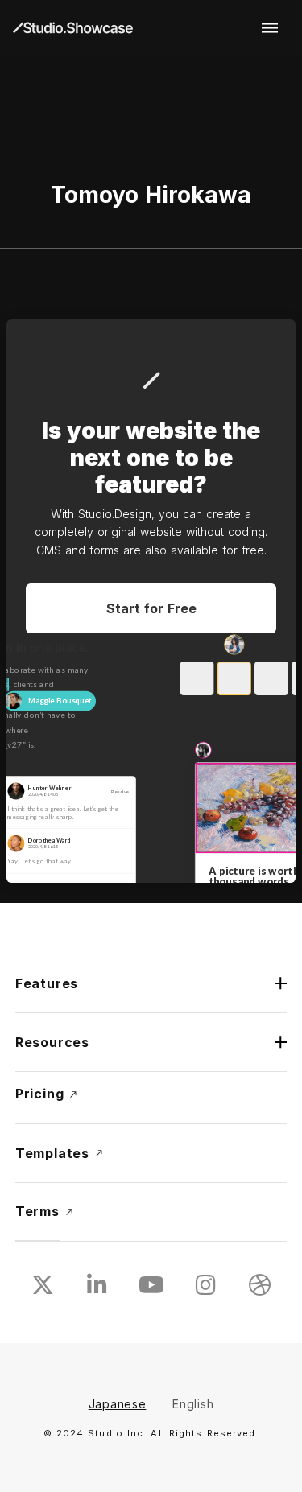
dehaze (269, 28)
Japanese (118, 1404)
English (192, 1404)
